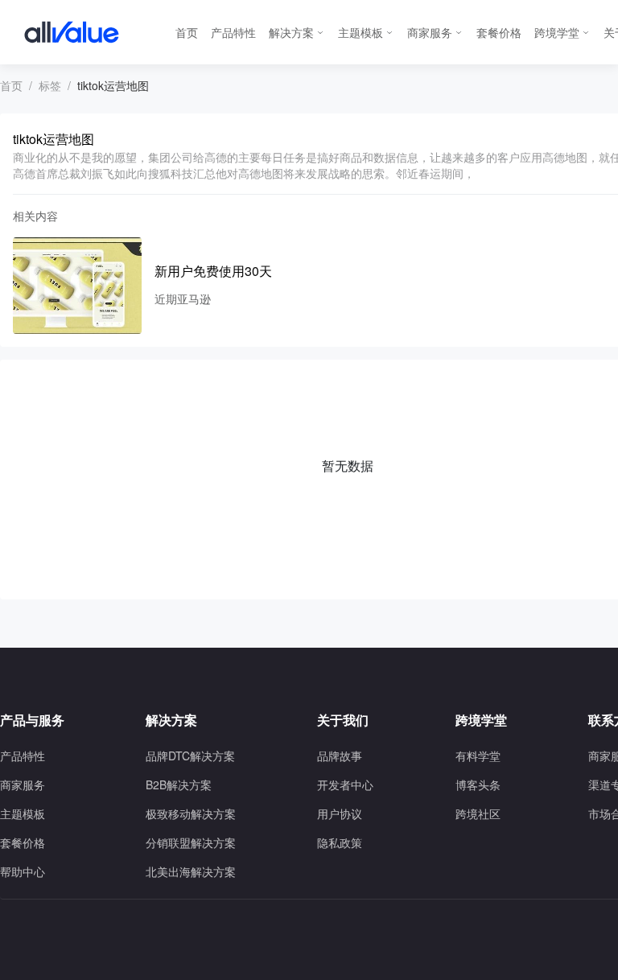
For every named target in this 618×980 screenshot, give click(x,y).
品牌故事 (339, 755)
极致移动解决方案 (191, 813)
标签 (50, 85)
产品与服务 (32, 720)
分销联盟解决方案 (191, 842)
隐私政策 (339, 842)
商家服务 (429, 32)
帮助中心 (22, 871)
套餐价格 (498, 32)
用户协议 (339, 813)
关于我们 (343, 720)
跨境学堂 (556, 32)
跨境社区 (478, 813)
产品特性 (233, 32)
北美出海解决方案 (191, 871)
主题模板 (360, 32)
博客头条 (478, 784)
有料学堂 (478, 755)
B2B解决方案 (179, 784)
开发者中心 (345, 784)
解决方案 (291, 32)
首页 (186, 32)
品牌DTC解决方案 (190, 755)
